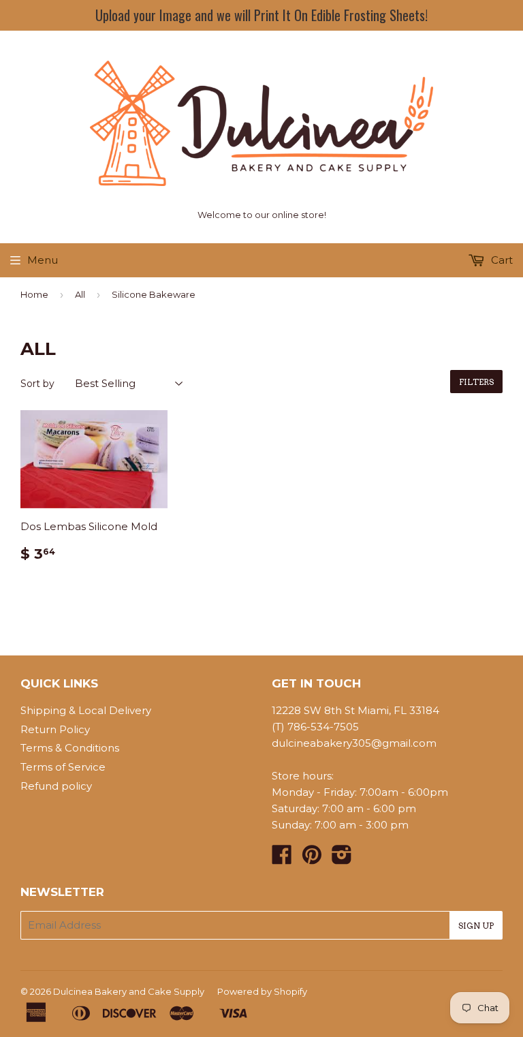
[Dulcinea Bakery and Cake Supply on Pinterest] (312, 858)
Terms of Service (63, 766)
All (80, 294)
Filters (476, 382)
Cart (500, 259)
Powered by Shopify (262, 991)
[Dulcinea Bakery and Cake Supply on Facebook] (282, 858)
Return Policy (55, 729)
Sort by (37, 383)
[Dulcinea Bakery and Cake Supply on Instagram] (342, 858)
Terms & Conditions (69, 747)
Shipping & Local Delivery (85, 710)
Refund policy (56, 785)
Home (34, 294)
